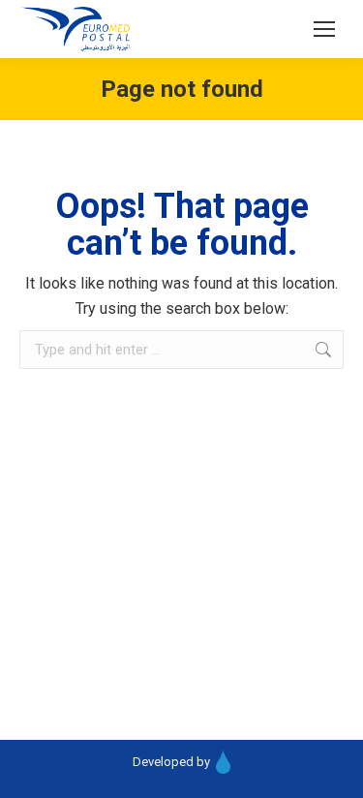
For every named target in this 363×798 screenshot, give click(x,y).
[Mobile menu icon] (324, 29)
